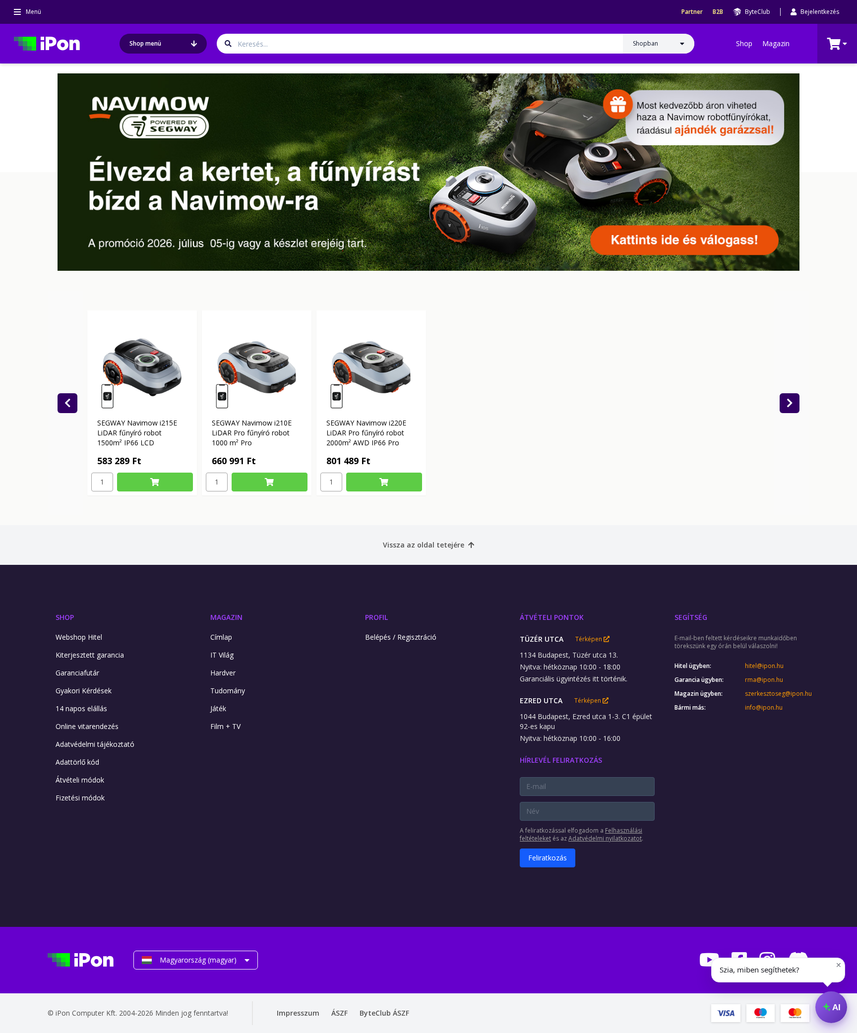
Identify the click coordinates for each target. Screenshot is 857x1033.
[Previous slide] (67, 403)
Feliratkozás (547, 857)
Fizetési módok (80, 797)
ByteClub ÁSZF (384, 1013)
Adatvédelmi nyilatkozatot (605, 838)
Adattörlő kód (77, 762)
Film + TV (225, 726)
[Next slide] (789, 403)
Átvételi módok (80, 780)
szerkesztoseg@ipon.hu (777, 694)
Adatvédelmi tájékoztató (95, 744)
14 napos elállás (81, 708)
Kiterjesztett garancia (90, 655)
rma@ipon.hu (764, 680)
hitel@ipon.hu (764, 666)
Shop (744, 43)
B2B (718, 12)
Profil (376, 617)
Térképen (589, 639)
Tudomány (227, 690)
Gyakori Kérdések (84, 690)
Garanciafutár (77, 672)
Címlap (221, 637)
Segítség (690, 617)
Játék (218, 708)
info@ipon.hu (764, 708)
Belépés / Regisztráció (400, 637)
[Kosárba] (155, 482)
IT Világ (222, 655)
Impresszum (298, 1013)
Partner (692, 12)
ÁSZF (339, 1013)
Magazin (776, 43)
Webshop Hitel (79, 637)
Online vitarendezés (87, 726)
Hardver (223, 672)
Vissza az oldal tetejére (423, 544)
